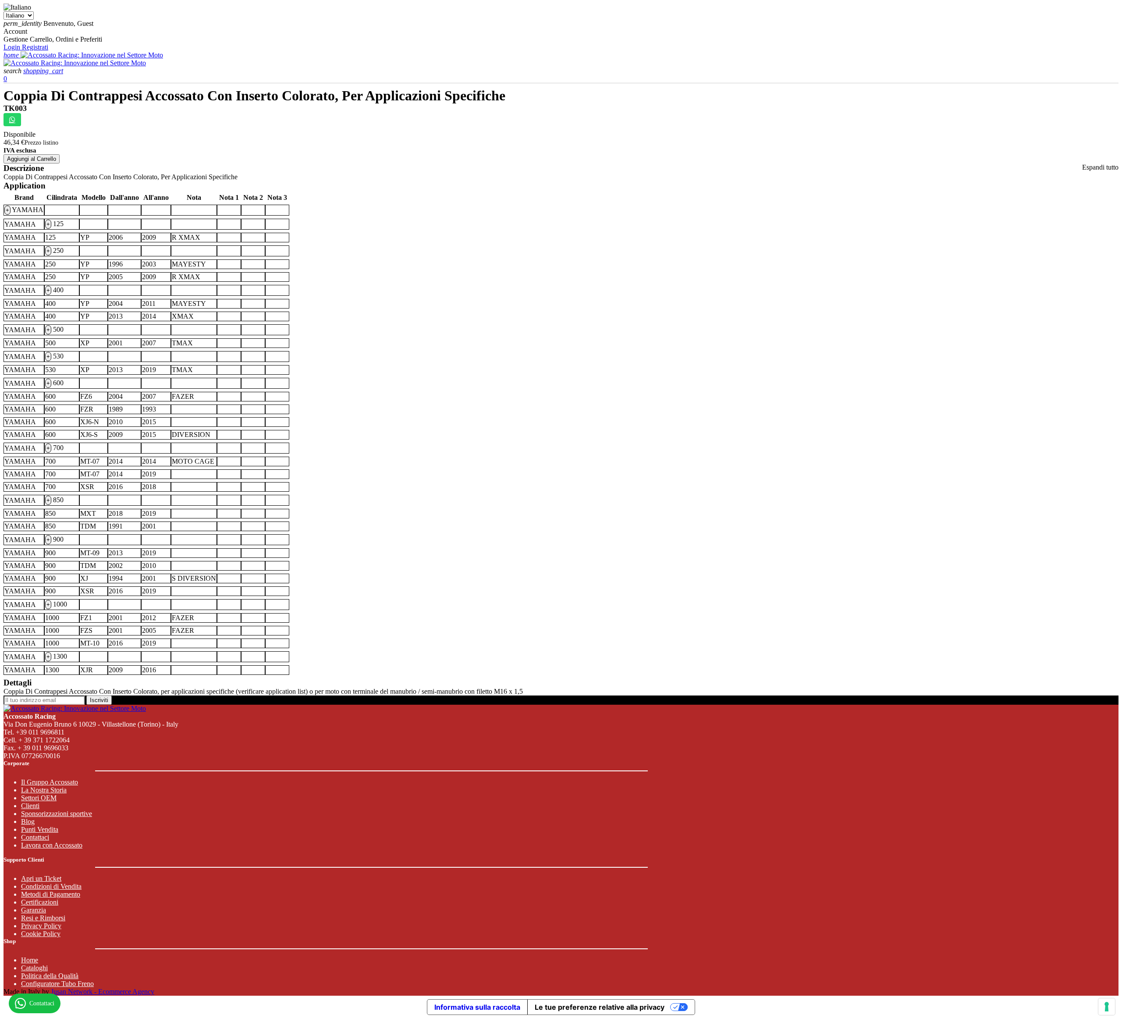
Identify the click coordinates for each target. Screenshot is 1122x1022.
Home (29, 960)
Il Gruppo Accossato (49, 782)
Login (13, 47)
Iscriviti (99, 700)
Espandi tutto (1100, 167)
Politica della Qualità (49, 975)
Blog (28, 821)
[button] (13, 71)
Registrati (35, 47)
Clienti (30, 805)
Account (15, 31)
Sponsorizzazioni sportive (56, 813)
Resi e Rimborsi (43, 918)
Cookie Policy (40, 933)
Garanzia (33, 910)
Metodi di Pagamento (50, 894)
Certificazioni (39, 902)
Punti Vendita (39, 829)
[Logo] (92, 55)
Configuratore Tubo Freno (57, 983)
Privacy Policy (41, 926)
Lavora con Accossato (51, 845)
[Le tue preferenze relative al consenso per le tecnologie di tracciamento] (1106, 1006)
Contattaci (35, 837)
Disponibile (20, 134)
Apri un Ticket (41, 878)
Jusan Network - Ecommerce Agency (102, 991)
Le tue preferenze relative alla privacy (599, 1007)
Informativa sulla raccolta (477, 1007)
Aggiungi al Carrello (31, 159)
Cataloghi (34, 968)
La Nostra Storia (44, 790)
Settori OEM (39, 798)
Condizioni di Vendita (51, 886)
